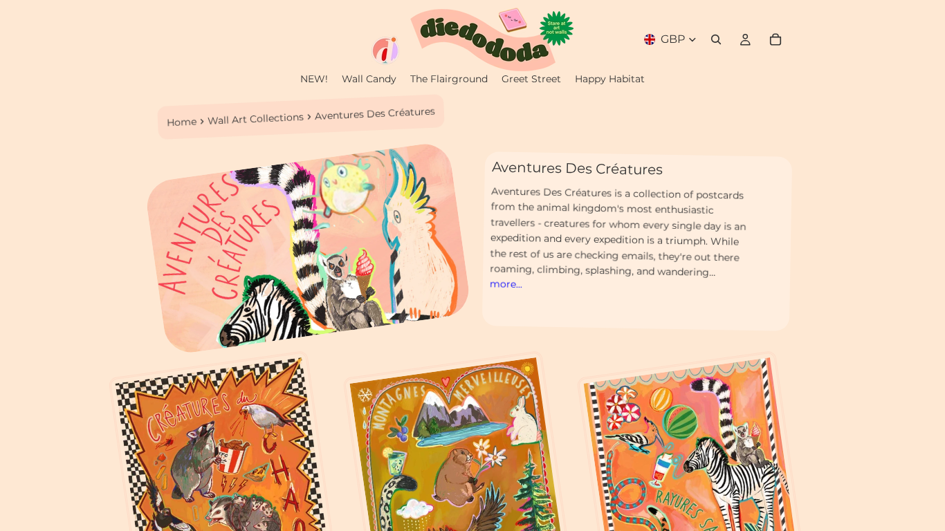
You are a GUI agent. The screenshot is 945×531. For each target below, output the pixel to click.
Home (182, 122)
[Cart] (775, 39)
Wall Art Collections (256, 118)
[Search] (716, 39)
